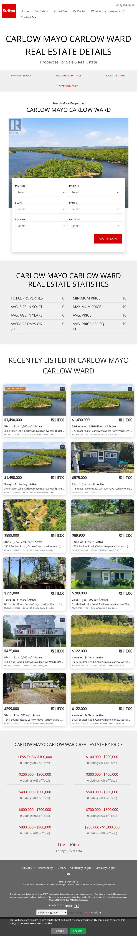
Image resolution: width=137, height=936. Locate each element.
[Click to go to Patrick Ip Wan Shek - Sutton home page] (9, 10)
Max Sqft (74, 219)
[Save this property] (62, 389)
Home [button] (25, 11)
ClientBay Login (80, 868)
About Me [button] (60, 11)
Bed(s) (18, 202)
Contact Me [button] (28, 17)
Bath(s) (73, 202)
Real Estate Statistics (68, 75)
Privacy (27, 868)
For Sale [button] (40, 11)
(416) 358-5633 (125, 5)
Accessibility (45, 868)
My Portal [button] (79, 11)
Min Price (20, 185)
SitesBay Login (105, 868)
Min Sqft (20, 219)
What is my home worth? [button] (108, 11)
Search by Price (68, 86)
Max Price (75, 185)
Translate (95, 912)
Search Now (108, 239)
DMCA (61, 868)
